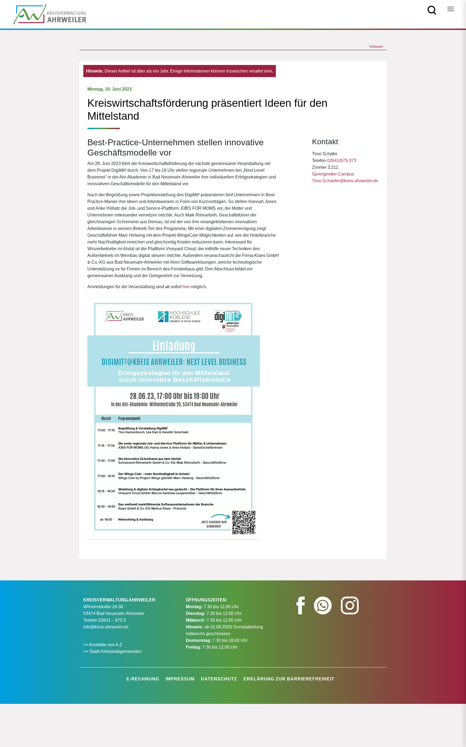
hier (186, 286)
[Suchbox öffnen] (432, 10)
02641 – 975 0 (112, 620)
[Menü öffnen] (451, 9)
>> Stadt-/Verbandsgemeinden (112, 651)
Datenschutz (219, 679)
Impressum (180, 679)
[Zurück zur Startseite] (49, 14)
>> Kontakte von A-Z (103, 644)
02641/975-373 (341, 160)
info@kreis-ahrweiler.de (106, 627)
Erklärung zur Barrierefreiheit (289, 679)
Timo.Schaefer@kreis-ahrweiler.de (345, 180)
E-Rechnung (142, 679)
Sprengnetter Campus (333, 174)
